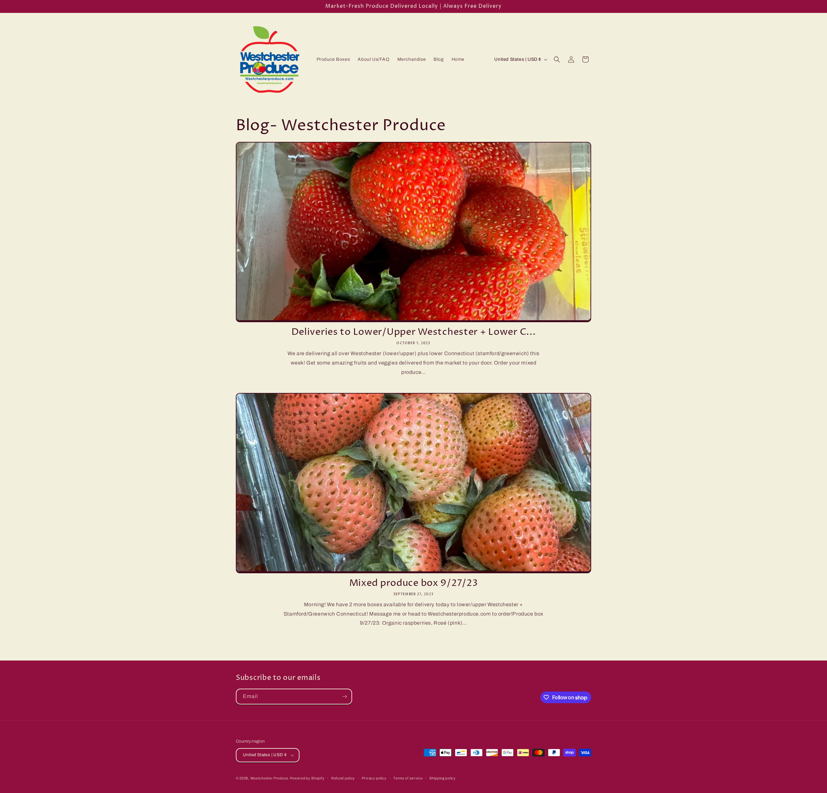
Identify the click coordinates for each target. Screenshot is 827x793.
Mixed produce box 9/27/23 (413, 583)
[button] (557, 59)
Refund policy (343, 778)
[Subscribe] (344, 696)
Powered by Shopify (307, 778)
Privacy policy (374, 778)
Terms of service (408, 778)
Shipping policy (442, 778)
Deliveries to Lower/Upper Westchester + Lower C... (413, 332)
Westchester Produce (269, 778)
